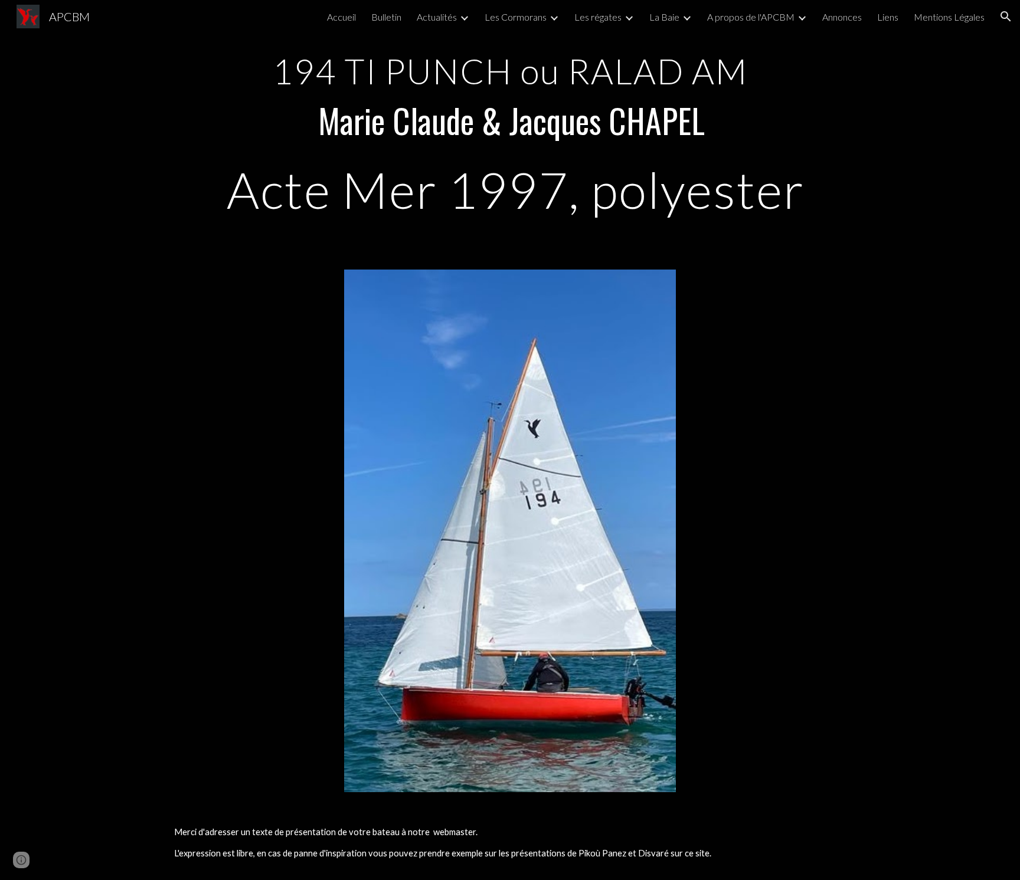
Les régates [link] (598, 16)
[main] (510, 127)
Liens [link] (887, 16)
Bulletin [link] (386, 16)
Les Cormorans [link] (516, 16)
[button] (1006, 16)
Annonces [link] (842, 16)
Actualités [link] (437, 16)
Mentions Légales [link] (949, 16)
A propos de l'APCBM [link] (751, 16)
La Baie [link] (664, 16)
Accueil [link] (341, 16)
